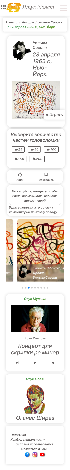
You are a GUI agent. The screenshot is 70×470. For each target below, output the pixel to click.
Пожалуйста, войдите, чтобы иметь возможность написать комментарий (35, 195)
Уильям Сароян (50, 22)
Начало (12, 22)
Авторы (28, 22)
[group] (35, 250)
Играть (56, 114)
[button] (3, 7)
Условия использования (34, 444)
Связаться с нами (34, 449)
